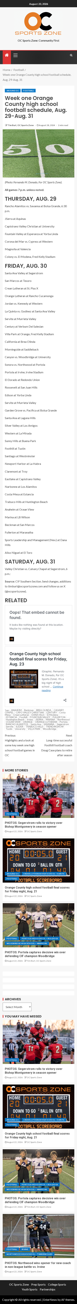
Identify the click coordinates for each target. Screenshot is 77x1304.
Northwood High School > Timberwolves (30, 1254)
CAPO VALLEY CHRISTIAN (30, 712)
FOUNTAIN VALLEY (40, 717)
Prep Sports (38, 1284)
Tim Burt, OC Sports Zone (21, 125)
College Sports (57, 1284)
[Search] (71, 55)
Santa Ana (36, 724)
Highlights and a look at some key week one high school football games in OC (20, 745)
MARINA (50, 719)
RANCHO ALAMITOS (17, 724)
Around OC (13, 90)
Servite (9, 726)
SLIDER (19, 726)
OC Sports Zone (34, 831)
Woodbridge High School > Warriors (27, 943)
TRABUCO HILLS (34, 726)
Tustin (9, 728)
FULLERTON (59, 717)
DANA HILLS (38, 714)
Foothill (23, 717)
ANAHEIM (16, 710)
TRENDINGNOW (55, 726)
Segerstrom (63, 724)
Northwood (63, 719)
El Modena (52, 714)
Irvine (30, 719)
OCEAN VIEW (13, 721)
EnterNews (50, 1299)
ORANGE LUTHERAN (46, 721)
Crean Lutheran (21, 714)
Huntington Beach (15, 719)
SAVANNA (49, 724)
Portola (64, 721)
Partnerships (47, 1289)
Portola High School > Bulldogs (40, 938)
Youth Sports (29, 1289)
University (20, 728)
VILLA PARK (34, 728)
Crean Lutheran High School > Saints (43, 874)
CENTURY (51, 712)
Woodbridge (49, 728)
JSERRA (39, 719)
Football (28, 90)
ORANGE (28, 721)
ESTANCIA (11, 717)
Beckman (29, 710)
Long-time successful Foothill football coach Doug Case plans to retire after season (56, 745)
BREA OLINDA (43, 710)
